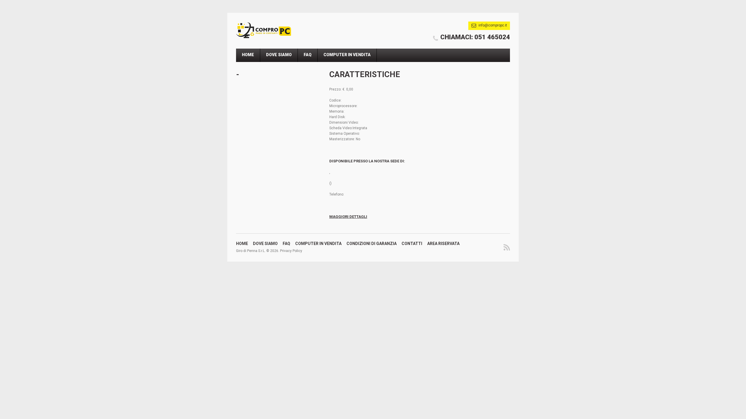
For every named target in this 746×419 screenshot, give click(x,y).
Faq (308, 54)
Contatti (412, 243)
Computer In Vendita (347, 54)
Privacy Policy (291, 251)
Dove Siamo (279, 54)
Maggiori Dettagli (348, 216)
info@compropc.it (492, 25)
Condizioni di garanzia (371, 243)
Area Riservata (443, 243)
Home (248, 54)
